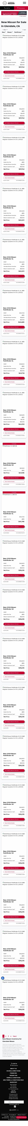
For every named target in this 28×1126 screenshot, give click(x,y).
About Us (13, 1068)
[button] (2, 978)
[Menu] (24, 3)
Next (15, 1036)
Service (13, 1092)
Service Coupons (13, 1095)
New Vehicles (13, 1084)
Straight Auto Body (13, 1098)
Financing (13, 1073)
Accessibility (12, 1114)
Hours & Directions (13, 1071)
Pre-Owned (13, 1086)
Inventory (13, 1082)
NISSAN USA (13, 1075)
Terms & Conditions (13, 1077)
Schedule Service (13, 1094)
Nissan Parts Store (13, 1097)
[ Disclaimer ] (22, 16)
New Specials (13, 1087)
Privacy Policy (22, 1114)
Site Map (6, 1116)
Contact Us (4, 1114)
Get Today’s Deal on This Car (12, 72)
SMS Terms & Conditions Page (13, 1080)
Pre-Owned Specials (13, 1089)
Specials (13, 1090)
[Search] (3, 1102)
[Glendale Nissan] (8, 3)
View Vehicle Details (10, 76)
